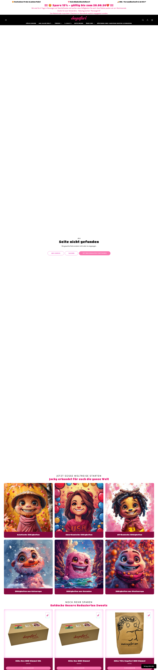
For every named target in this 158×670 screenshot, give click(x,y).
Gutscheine (78, 23)
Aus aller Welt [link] (45, 23)
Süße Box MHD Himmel (79, 661)
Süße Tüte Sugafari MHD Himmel (129, 661)
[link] (147, 20)
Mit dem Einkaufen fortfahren (95, 253)
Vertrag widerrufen (149, 666)
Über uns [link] (89, 23)
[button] (6, 20)
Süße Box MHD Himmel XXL (28, 661)
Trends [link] (58, 23)
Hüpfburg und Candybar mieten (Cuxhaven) (114, 23)
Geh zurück (55, 253)
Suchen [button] (71, 253)
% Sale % (68, 23)
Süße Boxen (31, 23)
